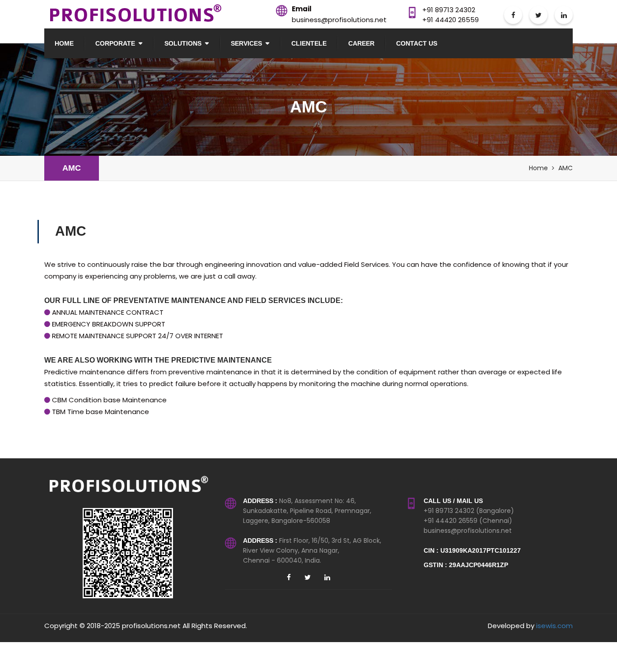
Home (64, 43)
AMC (71, 167)
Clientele (309, 43)
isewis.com (554, 625)
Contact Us (416, 43)
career (361, 43)
